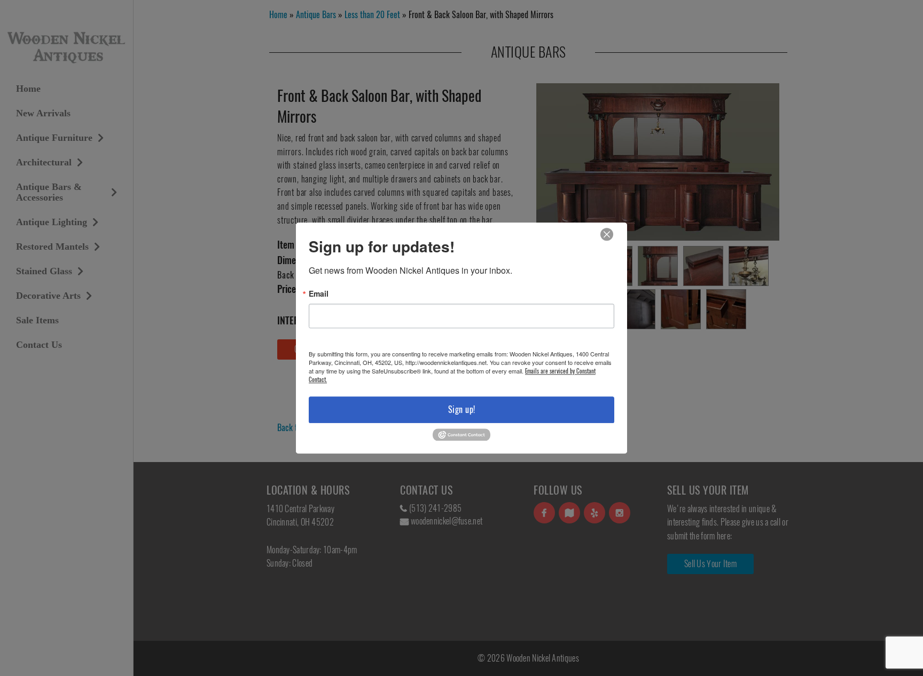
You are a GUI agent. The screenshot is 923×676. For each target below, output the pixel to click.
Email (318, 293)
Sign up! (461, 409)
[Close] (607, 234)
